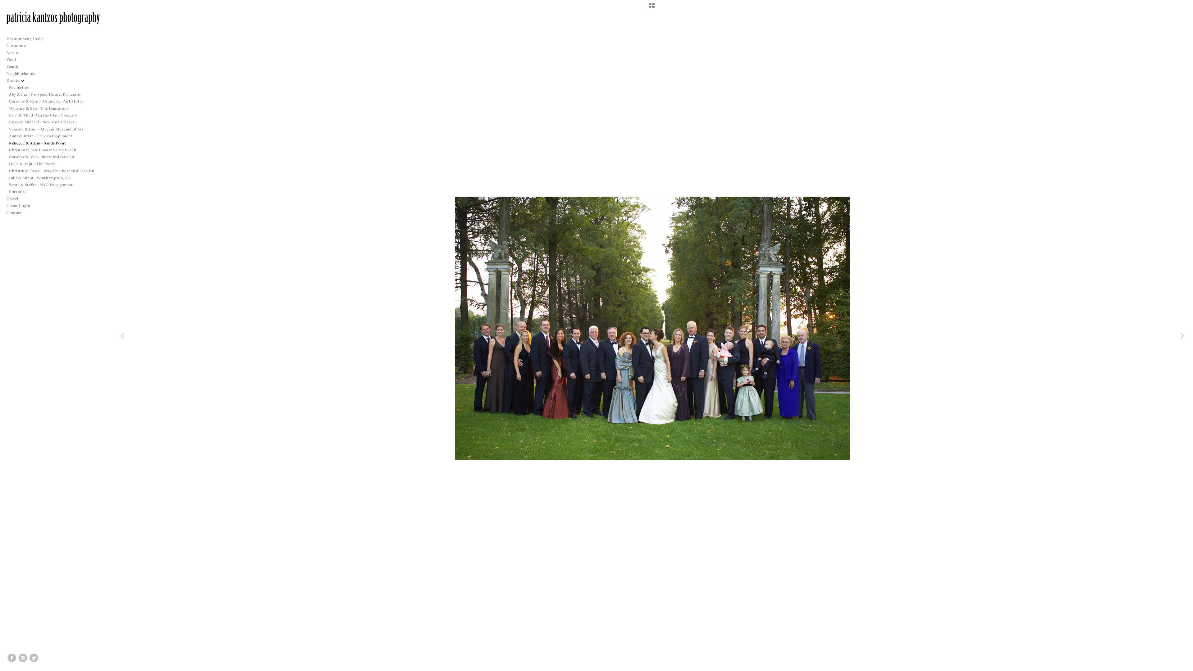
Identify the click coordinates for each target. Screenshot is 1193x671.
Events (13, 80)
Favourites (19, 87)
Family (13, 66)
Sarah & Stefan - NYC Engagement (41, 184)
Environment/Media (25, 38)
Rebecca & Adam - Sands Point (37, 143)
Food (11, 59)
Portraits (17, 191)
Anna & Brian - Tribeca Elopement (40, 136)
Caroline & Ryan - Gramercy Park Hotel (46, 101)
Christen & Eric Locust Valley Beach (42, 150)
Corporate (16, 45)
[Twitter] (34, 658)
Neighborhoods (21, 73)
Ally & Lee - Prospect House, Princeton (45, 94)
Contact (14, 212)
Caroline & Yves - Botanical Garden (41, 156)
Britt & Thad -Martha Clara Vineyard (43, 115)
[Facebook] (11, 658)
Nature (13, 52)
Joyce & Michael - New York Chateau (43, 122)
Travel (12, 198)
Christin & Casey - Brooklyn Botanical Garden (51, 170)
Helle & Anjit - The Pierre (32, 164)
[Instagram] (23, 658)
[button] (651, 7)
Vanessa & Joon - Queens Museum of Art (46, 129)
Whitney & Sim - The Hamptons (39, 108)
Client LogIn (18, 205)
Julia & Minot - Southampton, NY (40, 177)
